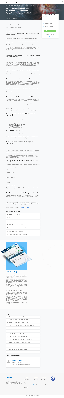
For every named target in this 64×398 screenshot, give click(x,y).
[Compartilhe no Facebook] (47, 36)
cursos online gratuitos (16, 199)
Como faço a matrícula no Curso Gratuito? (19, 319)
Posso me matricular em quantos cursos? (18, 322)
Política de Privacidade (26, 384)
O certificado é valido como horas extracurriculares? (21, 339)
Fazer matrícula (50, 30)
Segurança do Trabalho (25, 207)
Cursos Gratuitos (13, 5)
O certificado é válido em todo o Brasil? (18, 336)
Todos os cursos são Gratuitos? (16, 316)
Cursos (9, 5)
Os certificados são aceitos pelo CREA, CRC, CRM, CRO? (22, 352)
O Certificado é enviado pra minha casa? (18, 349)
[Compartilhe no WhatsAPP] (52, 36)
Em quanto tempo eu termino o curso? (18, 328)
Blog (24, 382)
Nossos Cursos (26, 379)
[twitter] (41, 379)
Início (7, 5)
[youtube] (44, 379)
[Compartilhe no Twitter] (50, 36)
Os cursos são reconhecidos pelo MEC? (18, 331)
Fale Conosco (26, 387)
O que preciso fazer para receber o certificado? (20, 342)
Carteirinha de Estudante (26, 389)
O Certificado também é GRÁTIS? (16, 333)
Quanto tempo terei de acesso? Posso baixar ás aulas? (21, 325)
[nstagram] (37, 379)
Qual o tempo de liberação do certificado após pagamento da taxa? (22, 345)
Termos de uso (26, 386)
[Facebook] (34, 379)
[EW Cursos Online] (9, 378)
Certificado (25, 380)
